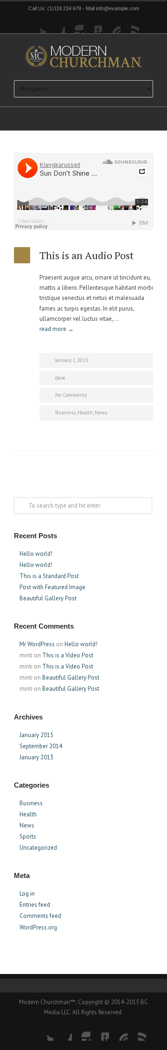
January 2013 (36, 757)
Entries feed (34, 905)
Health (85, 412)
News (101, 412)
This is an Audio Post (86, 255)
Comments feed (40, 916)
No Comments (71, 395)
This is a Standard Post (49, 576)
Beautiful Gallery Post (48, 598)
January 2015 (36, 735)
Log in (27, 893)
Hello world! (35, 554)
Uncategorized (38, 848)
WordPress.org (38, 927)
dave (60, 378)
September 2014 (40, 746)
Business (65, 412)
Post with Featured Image (52, 587)
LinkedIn (93, 24)
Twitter (37, 24)
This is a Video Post (67, 655)
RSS (130, 24)
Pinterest (111, 24)
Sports (27, 836)
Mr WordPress (37, 644)
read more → (56, 329)
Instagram (74, 24)
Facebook (55, 24)
